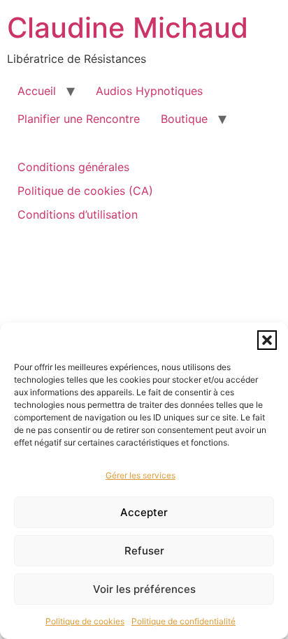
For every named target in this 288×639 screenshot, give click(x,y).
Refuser (144, 550)
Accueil (36, 91)
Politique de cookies (84, 621)
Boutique (184, 119)
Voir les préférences (144, 589)
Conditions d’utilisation (77, 214)
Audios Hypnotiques (149, 91)
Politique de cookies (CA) (85, 191)
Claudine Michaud (127, 27)
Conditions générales (73, 167)
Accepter (144, 512)
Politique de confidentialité (183, 621)
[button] (267, 340)
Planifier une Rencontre (78, 119)
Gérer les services (140, 475)
